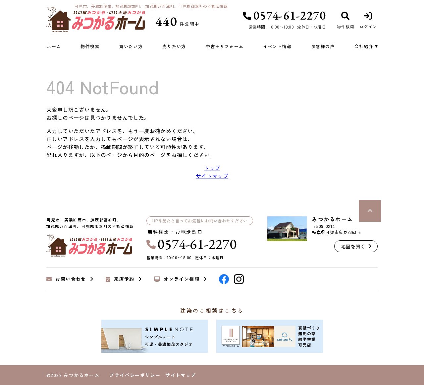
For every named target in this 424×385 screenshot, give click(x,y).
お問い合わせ (70, 279)
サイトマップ (212, 176)
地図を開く (353, 246)
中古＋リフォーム (224, 46)
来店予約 (124, 279)
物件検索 (89, 46)
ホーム (54, 46)
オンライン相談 (181, 279)
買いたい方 (131, 46)
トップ (212, 168)
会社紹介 (363, 46)
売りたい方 (174, 46)
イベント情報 (277, 46)
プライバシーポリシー (134, 375)
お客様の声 (323, 46)
